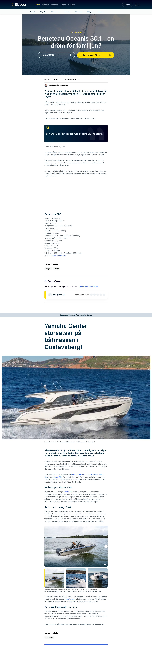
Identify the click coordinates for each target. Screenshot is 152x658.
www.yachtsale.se (59, 256)
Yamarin (80, 474)
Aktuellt (32, 12)
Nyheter (71, 5)
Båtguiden (43, 12)
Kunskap (54, 5)
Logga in (127, 4)
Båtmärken (78, 12)
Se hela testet (91, 55)
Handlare (100, 12)
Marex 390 (68, 492)
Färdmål (45, 5)
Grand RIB (57, 477)
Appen (63, 5)
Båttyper (90, 12)
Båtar (38, 5)
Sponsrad (49, 637)
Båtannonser (55, 12)
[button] (106, 546)
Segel (48, 269)
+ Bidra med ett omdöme (88, 287)
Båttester (67, 12)
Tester (56, 269)
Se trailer (47, 55)
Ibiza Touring (70, 599)
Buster (73, 474)
